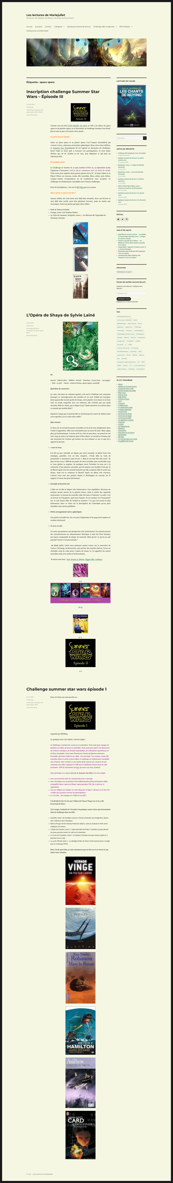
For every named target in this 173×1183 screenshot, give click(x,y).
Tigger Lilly (89, 559)
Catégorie (58, 27)
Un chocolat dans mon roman (127, 439)
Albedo (120, 384)
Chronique (29, 325)
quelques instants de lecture (126, 362)
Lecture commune (123, 348)
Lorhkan (121, 424)
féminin (36, 328)
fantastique (140, 334)
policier (141, 355)
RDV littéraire (124, 27)
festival (126, 337)
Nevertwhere (122, 430)
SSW (36, 112)
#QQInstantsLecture (124, 316)
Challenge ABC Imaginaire (103, 27)
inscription (37, 110)
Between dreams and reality (127, 391)
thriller (125, 365)
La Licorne (121, 403)
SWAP (119, 365)
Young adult (140, 369)
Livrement (121, 422)
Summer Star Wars (61, 148)
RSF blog (80, 187)
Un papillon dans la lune (125, 441)
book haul (129, 327)
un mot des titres (139, 365)
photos (135, 355)
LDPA (130, 344)
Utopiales (131, 369)
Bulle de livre (122, 397)
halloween (141, 337)
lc (125, 344)
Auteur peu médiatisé (124, 320)
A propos (38, 27)
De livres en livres (123, 399)
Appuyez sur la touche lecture (127, 386)
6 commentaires (31, 115)
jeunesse (120, 344)
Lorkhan (98, 559)
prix (118, 358)
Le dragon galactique (124, 409)
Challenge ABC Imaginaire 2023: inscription (132, 153)
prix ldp (124, 358)
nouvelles (29, 330)
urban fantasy (121, 369)
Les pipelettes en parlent (126, 420)
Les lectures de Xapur (125, 416)
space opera (30, 112)
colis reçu (129, 330)
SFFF (143, 362)
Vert (68, 559)
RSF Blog (121, 437)
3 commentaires (31, 707)
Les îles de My (122, 412)
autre (135, 320)
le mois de (134, 348)
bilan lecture (132, 323)
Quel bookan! (122, 435)
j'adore (138, 341)
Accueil (29, 27)
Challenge (29, 107)
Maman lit (121, 428)
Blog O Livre (122, 393)
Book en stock (122, 395)
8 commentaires (31, 335)
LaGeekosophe (123, 255)
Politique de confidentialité (37, 31)
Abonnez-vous (124, 299)
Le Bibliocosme (123, 405)
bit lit (140, 323)
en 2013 (83, 126)
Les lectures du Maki (124, 418)
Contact (48, 27)
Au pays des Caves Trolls (126, 388)
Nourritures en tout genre (126, 433)
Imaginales (121, 341)
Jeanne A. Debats (77, 559)
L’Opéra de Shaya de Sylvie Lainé (60, 315)
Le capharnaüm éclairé (125, 407)
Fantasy (119, 337)
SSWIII (40, 112)
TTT (131, 365)
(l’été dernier (73, 126)
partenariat (121, 355)
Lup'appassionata (123, 426)
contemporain (138, 330)
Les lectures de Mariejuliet (45, 15)
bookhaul (120, 327)
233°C (120, 401)
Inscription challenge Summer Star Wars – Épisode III (63, 94)
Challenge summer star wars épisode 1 (66, 689)
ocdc (140, 351)
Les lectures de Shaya (125, 414)
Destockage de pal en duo (125, 334)
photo (129, 355)
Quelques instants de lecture (79, 27)
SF (42, 110)
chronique (29, 328)
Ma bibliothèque (122, 351)
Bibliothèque (121, 323)
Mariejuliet (121, 251)
